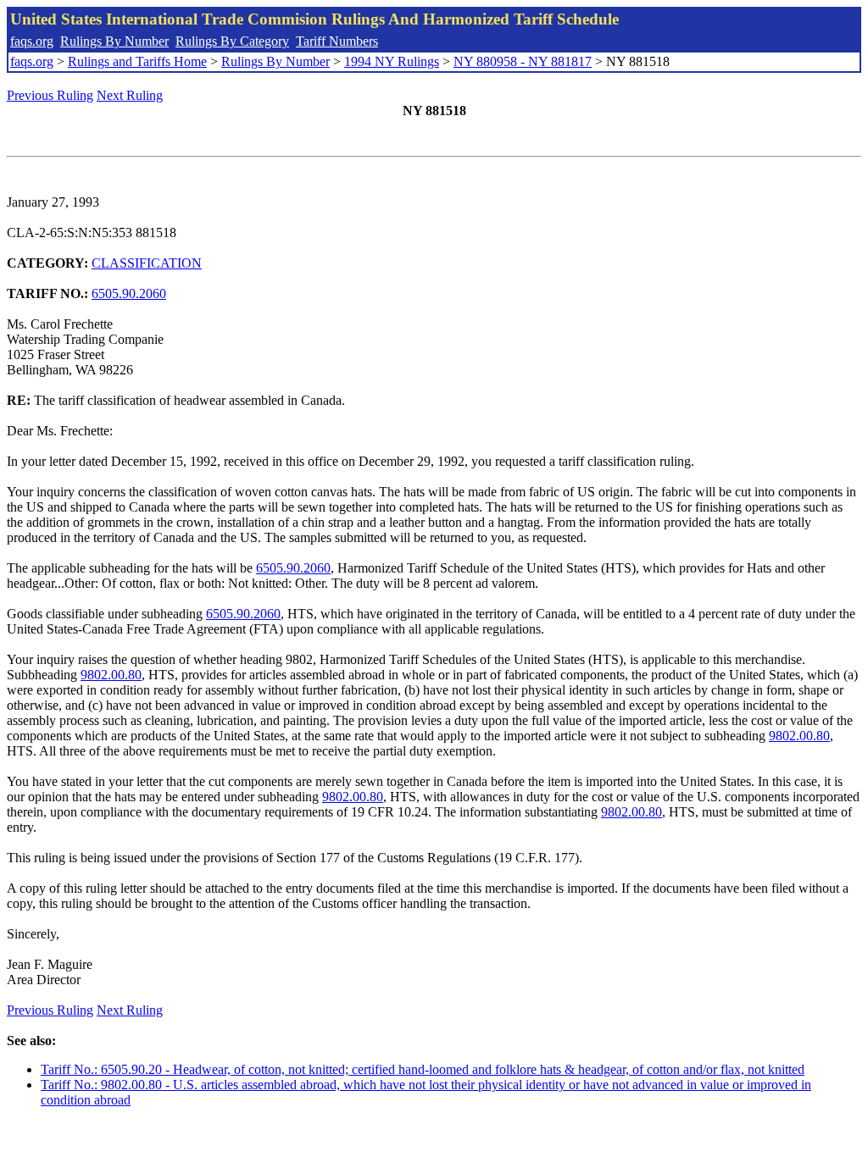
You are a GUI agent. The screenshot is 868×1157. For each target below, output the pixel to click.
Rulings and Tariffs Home (137, 61)
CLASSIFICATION (147, 263)
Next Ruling (130, 95)
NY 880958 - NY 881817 (522, 61)
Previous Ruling (50, 95)
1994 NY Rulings (391, 61)
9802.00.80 (111, 674)
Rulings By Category (232, 41)
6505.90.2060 (129, 293)
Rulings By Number (114, 41)
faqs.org (31, 41)
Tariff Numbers (337, 41)
